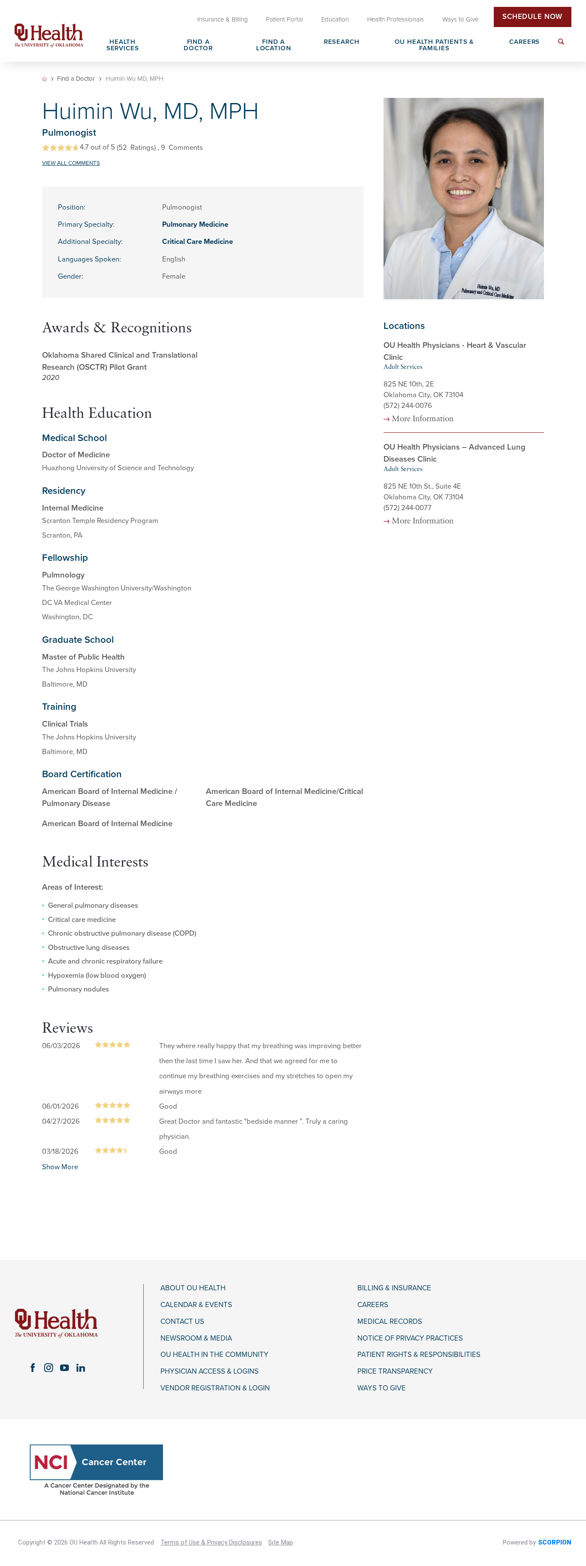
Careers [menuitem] (524, 42)
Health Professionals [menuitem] (395, 19)
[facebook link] (32, 1367)
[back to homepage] (44, 79)
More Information (422, 419)
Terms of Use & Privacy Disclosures (211, 1542)
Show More (60, 1167)
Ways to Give (381, 1388)
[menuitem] (561, 47)
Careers (372, 1305)
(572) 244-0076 (408, 405)
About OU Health (193, 1288)
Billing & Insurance (394, 1288)
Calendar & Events (196, 1305)
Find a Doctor (76, 79)
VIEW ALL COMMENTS (71, 163)
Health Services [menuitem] (122, 45)
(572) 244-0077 (408, 508)
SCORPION (554, 1542)
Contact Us (182, 1321)
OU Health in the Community (214, 1354)
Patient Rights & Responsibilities (418, 1354)
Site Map (280, 1542)
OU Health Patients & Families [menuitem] (434, 45)
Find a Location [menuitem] (273, 45)
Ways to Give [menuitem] (460, 19)
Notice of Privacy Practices (410, 1338)
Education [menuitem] (335, 19)
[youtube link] (64, 1367)
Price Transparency (395, 1371)
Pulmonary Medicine (195, 224)
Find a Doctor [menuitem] (198, 45)
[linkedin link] (80, 1367)
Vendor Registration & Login (215, 1388)
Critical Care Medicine (197, 241)
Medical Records (389, 1321)
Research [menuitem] (341, 42)
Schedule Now (532, 16)
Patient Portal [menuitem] (284, 19)
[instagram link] (49, 1367)
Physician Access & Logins (209, 1371)
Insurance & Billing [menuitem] (222, 19)
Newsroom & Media (196, 1338)
